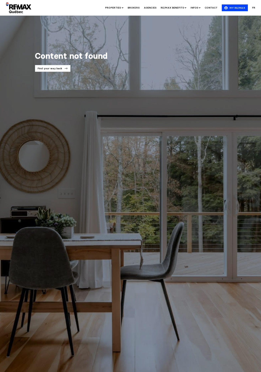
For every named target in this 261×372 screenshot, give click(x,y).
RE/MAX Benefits (173, 7)
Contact (211, 7)
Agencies (150, 7)
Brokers (134, 7)
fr (253, 7)
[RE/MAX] (18, 7)
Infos (195, 7)
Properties (113, 7)
